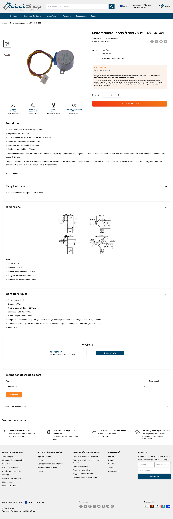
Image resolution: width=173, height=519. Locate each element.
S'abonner (154, 476)
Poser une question (53, 113)
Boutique (14, 16)
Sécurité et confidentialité (47, 467)
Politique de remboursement (16, 407)
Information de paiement (11, 478)
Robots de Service (31, 16)
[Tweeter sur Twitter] (161, 41)
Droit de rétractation (9, 486)
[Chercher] (112, 6)
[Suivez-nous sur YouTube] (99, 506)
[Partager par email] (165, 41)
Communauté (81, 16)
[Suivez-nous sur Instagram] (90, 506)
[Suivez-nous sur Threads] (112, 506)
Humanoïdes (51, 16)
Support (94, 16)
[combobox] (77, 6)
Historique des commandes (13, 460)
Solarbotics (97, 39)
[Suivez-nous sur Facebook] (81, 506)
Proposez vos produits (81, 470)
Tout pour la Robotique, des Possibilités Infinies (18, 511)
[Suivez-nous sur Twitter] (85, 506)
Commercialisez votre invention (85, 477)
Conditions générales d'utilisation (50, 464)
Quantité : (96, 95)
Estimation (14, 394)
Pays (8, 381)
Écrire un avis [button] (110, 353)
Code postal (154, 381)
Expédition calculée (109, 59)
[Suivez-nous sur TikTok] (103, 506)
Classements (113, 471)
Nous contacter (8, 482)
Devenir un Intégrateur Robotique (85, 456)
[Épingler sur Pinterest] (156, 41)
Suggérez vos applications (83, 474)
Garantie (5, 475)
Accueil (4, 23)
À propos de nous (44, 456)
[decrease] (104, 94)
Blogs (110, 460)
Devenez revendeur (80, 466)
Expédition (6, 464)
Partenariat (67, 16)
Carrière (41, 460)
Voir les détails (13, 113)
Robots (111, 464)
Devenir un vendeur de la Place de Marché (86, 461)
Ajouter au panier (129, 104)
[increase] (118, 94)
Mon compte (138, 8)
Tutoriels (111, 467)
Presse (40, 471)
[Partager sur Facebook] (152, 41)
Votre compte (7, 456)
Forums (111, 456)
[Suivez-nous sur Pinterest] (94, 506)
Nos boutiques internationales (12, 502)
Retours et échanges (10, 467)
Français (38, 502)
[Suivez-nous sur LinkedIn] (107, 506)
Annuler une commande (11, 471)
